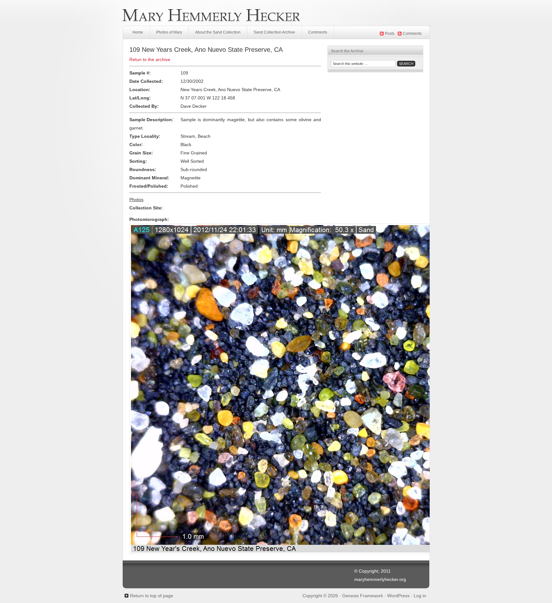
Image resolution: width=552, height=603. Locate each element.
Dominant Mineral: (149, 177)
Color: (136, 144)
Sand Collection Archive (274, 32)
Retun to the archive (149, 59)
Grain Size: (141, 152)
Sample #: (140, 72)
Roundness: (142, 169)
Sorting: (138, 161)
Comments (317, 32)
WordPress (398, 595)
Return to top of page (151, 595)
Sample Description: (151, 119)
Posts (390, 33)
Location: (139, 89)
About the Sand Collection (218, 32)
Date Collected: (146, 81)
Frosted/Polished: (148, 186)
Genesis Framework (362, 595)
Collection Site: (146, 207)
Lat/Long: (140, 97)
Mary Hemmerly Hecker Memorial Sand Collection (276, 13)
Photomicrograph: (149, 219)
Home (138, 32)
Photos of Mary (169, 32)
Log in (420, 595)
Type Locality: (144, 136)
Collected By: (144, 106)
